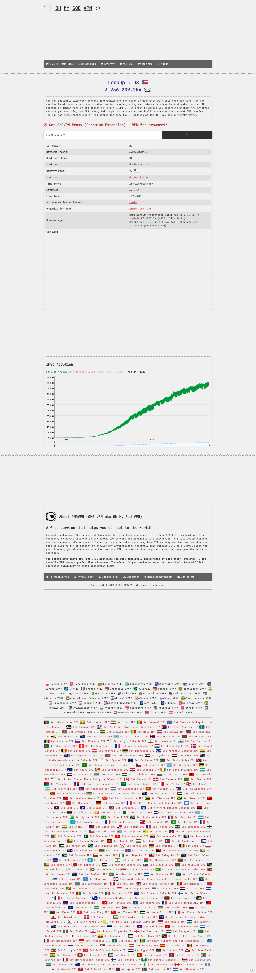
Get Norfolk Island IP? (164, 959)
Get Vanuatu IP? (61, 784)
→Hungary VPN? (91, 703)
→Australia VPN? (170, 684)
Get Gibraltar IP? (69, 917)
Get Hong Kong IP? (95, 912)
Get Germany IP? (113, 803)
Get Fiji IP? (131, 831)
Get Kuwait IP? (124, 955)
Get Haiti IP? (153, 926)
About (164, 64)
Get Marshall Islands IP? (179, 750)
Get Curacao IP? (83, 727)
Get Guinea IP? (92, 893)
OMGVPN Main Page (61, 64)
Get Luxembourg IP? (130, 788)
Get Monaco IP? (174, 921)
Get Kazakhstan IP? (90, 822)
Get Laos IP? (69, 807)
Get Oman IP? (107, 855)
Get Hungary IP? (146, 945)
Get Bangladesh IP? (63, 746)
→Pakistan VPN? (104, 693)
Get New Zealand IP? (92, 874)
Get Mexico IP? (121, 893)
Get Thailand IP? (86, 945)
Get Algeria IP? (140, 812)
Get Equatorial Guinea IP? (138, 917)
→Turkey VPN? (193, 707)
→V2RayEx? (143, 688)
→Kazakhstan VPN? (140, 684)
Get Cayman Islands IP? (87, 755)
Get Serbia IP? (116, 945)
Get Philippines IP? (196, 788)
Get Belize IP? (96, 807)
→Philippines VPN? (84, 707)
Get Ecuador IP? (115, 936)
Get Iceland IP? (142, 850)
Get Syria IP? (160, 755)
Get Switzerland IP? (98, 746)
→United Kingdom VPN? (122, 703)
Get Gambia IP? (152, 841)
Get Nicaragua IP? (191, 969)
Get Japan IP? (85, 936)
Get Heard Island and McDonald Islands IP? (111, 964)
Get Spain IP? (175, 945)
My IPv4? (109, 64)
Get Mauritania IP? (128, 874)
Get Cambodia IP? (96, 788)
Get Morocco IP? (83, 803)
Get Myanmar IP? (97, 722)
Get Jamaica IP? (194, 798)
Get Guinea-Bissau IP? (89, 841)
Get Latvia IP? (173, 731)
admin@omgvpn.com (159, 577)
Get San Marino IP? (198, 741)
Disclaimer (132, 577)
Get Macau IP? (127, 940)
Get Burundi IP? (107, 869)
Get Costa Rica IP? (140, 869)
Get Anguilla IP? (85, 850)
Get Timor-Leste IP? (70, 793)
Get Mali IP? (145, 731)
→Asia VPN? (128, 693)
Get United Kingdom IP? (158, 883)
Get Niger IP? (130, 860)
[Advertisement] (128, 36)
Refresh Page (88, 64)
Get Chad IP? (194, 845)
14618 (133, 202)
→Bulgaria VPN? (112, 684)
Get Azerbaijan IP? (94, 883)
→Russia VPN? (196, 684)
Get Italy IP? (78, 931)
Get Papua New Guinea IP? (179, 850)
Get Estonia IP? (124, 926)
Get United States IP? (127, 755)
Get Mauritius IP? (141, 750)
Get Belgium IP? (78, 750)
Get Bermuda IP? (157, 822)
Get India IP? (77, 826)
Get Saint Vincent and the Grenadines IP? (175, 940)
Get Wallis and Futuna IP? (107, 950)
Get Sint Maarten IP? (182, 727)
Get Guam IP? (83, 907)
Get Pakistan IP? (100, 836)
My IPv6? (127, 64)
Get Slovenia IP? (92, 741)
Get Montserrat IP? (161, 793)
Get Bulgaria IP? (174, 774)
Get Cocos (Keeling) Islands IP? (111, 765)
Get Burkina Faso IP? (83, 731)
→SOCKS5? (170, 703)
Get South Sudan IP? (180, 760)
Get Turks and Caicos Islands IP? (80, 926)
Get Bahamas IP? (79, 855)
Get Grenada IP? (94, 955)
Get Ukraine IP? (175, 907)
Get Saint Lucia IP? (133, 736)
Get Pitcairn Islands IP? (157, 893)
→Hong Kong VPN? (84, 684)
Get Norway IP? (100, 917)
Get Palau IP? (103, 860)
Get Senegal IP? (154, 722)
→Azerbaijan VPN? (154, 693)
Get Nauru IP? (83, 769)
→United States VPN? (186, 693)
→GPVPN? (73, 688)
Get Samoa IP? (105, 826)
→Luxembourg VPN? (64, 703)
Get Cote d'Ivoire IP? (182, 769)
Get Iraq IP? (194, 888)
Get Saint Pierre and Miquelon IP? (157, 803)
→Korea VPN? (80, 693)
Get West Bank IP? (146, 936)
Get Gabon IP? (109, 907)
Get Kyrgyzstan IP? (134, 836)
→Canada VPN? (147, 698)
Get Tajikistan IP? (141, 774)
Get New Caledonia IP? (136, 746)
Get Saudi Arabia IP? (141, 784)
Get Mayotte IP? (185, 817)
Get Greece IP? (167, 888)
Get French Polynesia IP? (114, 931)
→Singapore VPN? (140, 707)
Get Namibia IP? (159, 969)
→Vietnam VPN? (192, 703)
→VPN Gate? (150, 703)
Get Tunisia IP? (119, 902)
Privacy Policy (85, 577)
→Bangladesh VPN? (194, 688)
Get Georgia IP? (191, 964)
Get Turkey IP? (127, 912)
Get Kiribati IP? (186, 955)
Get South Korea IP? (87, 921)
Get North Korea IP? (185, 841)
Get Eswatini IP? (127, 807)
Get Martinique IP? (63, 940)
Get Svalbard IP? (167, 736)
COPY (147, 89)
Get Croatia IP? (147, 769)
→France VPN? (93, 688)
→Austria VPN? (182, 712)
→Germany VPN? (166, 688)
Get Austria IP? (109, 750)
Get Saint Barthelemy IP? (185, 902)
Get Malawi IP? (172, 950)
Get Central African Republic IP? (116, 793)
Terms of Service (59, 577)
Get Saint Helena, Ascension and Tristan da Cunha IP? (158, 879)
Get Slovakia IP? (160, 864)
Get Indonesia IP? (97, 940)
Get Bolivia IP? (117, 731)
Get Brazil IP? (117, 817)
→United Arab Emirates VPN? (88, 698)
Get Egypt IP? (144, 950)
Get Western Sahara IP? (124, 864)
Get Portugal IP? (154, 955)
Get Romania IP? (194, 883)
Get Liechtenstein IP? (84, 902)
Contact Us (187, 577)
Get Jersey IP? (136, 845)
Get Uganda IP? (123, 841)
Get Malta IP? (174, 784)
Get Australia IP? (98, 736)
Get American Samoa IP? (176, 812)
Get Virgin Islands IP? (129, 741)
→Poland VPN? (58, 684)
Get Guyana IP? (187, 822)
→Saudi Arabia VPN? (198, 698)
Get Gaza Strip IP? (159, 912)
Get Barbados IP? (145, 760)
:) (77, 8)
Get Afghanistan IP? (64, 722)
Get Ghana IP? (65, 955)
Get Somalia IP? (100, 879)
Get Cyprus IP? (115, 760)
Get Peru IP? (124, 883)
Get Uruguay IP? (69, 879)
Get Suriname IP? (182, 898)
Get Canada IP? (140, 779)
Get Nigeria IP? (136, 855)
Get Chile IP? (105, 831)
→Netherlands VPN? (130, 712)
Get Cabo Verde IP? (72, 860)
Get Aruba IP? (109, 774)
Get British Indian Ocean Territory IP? (131, 727)
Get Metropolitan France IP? (88, 959)
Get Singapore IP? (135, 888)
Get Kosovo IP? (149, 902)
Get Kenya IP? (65, 912)
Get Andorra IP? (61, 741)
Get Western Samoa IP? (84, 798)
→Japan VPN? (170, 698)
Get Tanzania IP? (105, 845)
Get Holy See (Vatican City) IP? (132, 921)
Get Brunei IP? (67, 736)
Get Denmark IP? (170, 779)
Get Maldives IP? (192, 864)
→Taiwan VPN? (158, 712)
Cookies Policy (109, 577)
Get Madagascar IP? (162, 860)
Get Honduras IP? (161, 874)
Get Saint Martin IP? (75, 898)
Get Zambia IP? (200, 779)
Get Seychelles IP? (114, 769)
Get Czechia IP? (153, 765)
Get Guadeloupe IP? (125, 822)
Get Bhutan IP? (110, 812)
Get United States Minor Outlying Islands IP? (89, 779)
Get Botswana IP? (184, 765)
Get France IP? (162, 826)
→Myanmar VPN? (113, 707)
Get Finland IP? (128, 959)
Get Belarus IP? (199, 736)
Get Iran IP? (125, 722)
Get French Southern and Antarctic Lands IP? (130, 898)
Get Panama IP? (133, 826)
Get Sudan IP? (82, 774)
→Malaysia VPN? (167, 707)
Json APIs (146, 64)
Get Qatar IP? (130, 969)
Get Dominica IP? (192, 826)
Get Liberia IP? (199, 959)
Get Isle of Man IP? (98, 969)
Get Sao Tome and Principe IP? (183, 869)
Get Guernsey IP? (152, 931)
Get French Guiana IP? (196, 912)
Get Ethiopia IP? (68, 950)
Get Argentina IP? (63, 788)
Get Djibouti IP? (86, 817)
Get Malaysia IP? (167, 855)
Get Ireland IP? (161, 964)
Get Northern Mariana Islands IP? (170, 807)
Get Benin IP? (59, 864)
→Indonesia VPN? (120, 688)
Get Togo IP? (114, 850)
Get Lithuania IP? (196, 860)
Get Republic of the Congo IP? (93, 888)
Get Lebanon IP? (165, 741)
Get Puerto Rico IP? (142, 907)
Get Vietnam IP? (163, 788)
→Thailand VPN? (100, 712)
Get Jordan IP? (75, 845)
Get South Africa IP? (150, 817)
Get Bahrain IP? (88, 864)
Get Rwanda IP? (62, 964)
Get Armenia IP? (166, 845)
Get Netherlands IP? (174, 746)
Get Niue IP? (157, 831)
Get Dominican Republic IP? (99, 784)
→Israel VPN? (123, 698)
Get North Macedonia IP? (125, 798)
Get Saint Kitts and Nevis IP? (189, 936)
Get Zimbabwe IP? (162, 798)
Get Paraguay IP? (184, 931)
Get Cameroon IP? (68, 836)
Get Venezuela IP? (168, 836)
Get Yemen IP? (187, 755)
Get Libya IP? (82, 812)
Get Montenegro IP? (184, 926)
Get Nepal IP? (202, 784)
